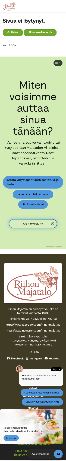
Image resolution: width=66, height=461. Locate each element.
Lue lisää (33, 352)
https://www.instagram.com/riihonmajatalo (33, 330)
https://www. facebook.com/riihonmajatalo (33, 324)
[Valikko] (61, 6)
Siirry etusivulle (39, 32)
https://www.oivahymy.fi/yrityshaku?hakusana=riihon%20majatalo (33, 342)
